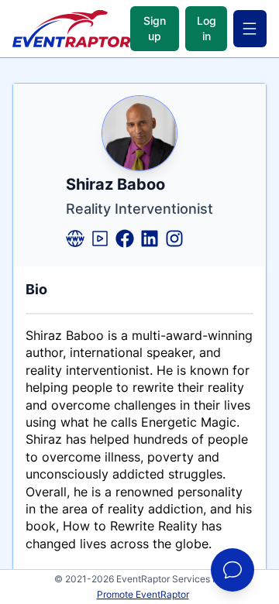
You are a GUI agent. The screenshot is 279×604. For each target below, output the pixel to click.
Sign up (154, 28)
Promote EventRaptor (143, 594)
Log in (206, 28)
